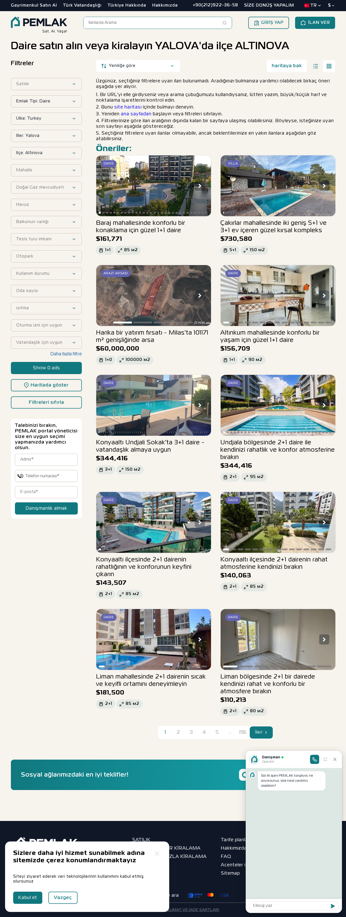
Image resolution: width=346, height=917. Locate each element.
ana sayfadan (136, 114)
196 (242, 732)
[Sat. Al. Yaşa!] (39, 23)
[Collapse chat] (334, 759)
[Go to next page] (266, 732)
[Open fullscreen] (325, 759)
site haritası (128, 107)
